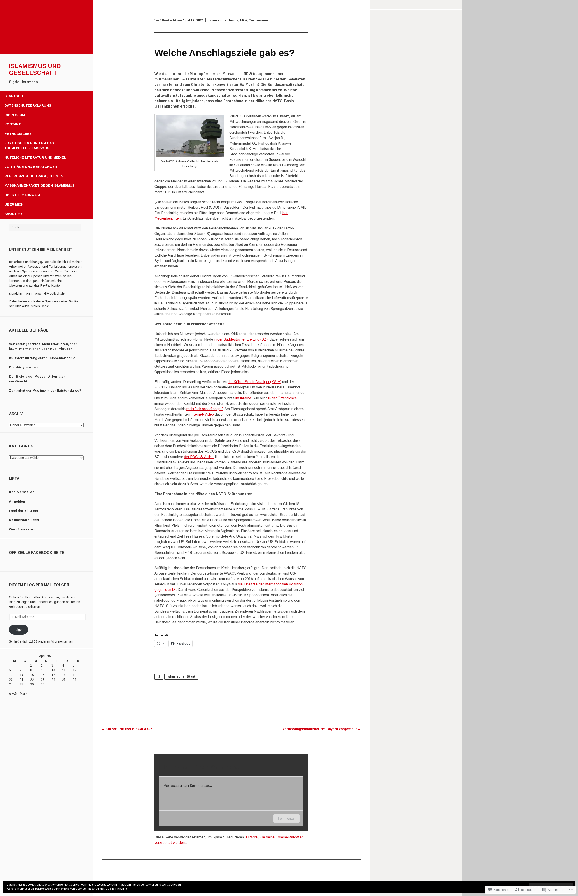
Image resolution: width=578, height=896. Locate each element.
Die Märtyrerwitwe (23, 367)
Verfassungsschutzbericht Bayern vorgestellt (322, 729)
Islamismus (217, 20)
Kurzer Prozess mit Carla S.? (127, 729)
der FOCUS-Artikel (199, 457)
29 (32, 684)
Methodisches (18, 134)
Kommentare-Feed (24, 520)
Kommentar (286, 818)
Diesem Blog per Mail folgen (39, 585)
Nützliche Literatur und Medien (35, 157)
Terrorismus (259, 20)
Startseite (15, 96)
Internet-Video (202, 414)
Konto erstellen (21, 492)
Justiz (233, 20)
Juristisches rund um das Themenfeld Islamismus (29, 145)
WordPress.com (22, 529)
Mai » (24, 693)
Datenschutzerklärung (28, 105)
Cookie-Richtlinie (116, 888)
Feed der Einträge (23, 510)
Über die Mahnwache (24, 195)
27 (11, 684)
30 (42, 684)
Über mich (14, 204)
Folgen (18, 630)
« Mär (13, 693)
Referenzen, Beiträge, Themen (34, 176)
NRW (243, 20)
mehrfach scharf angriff (204, 409)
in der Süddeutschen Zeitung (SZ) (241, 339)
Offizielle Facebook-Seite (36, 552)
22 (32, 679)
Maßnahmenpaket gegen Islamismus (40, 185)
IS (159, 676)
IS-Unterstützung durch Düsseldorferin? (42, 358)
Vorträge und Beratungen (31, 166)
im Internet (244, 398)
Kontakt (13, 124)
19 (74, 675)
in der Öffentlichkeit (283, 398)
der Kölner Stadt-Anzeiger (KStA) (254, 382)
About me (14, 213)
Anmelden (17, 501)
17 (53, 675)
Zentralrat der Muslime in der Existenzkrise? (45, 390)
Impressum (15, 115)
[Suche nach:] (45, 227)
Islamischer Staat (181, 676)
